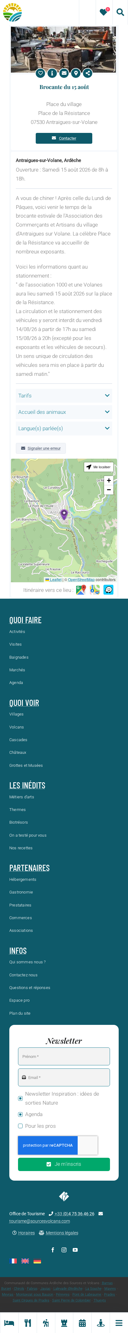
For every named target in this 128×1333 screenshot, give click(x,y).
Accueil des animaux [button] (42, 412)
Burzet (6, 1289)
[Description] (52, 73)
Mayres (110, 1289)
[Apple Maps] (95, 590)
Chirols (19, 1289)
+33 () (74, 1213)
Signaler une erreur (44, 448)
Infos (18, 950)
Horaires (26, 1232)
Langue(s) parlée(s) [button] (40, 428)
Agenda (34, 1114)
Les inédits (27, 785)
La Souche (93, 1289)
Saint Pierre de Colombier (71, 1300)
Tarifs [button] (25, 396)
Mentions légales (62, 1232)
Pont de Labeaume (86, 1295)
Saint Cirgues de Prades (31, 1300)
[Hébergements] (9, 1323)
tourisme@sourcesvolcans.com (39, 1221)
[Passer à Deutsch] (37, 1261)
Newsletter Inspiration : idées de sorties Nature (62, 1098)
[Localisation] (76, 73)
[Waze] (108, 590)
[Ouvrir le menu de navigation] (119, 1323)
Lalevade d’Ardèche (68, 1289)
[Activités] (46, 1323)
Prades (109, 1295)
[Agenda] (82, 1323)
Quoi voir (24, 702)
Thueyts (100, 1300)
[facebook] (52, 1249)
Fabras (32, 1289)
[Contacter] (64, 73)
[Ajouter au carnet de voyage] (40, 73)
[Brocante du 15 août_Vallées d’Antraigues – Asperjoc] (63, 29)
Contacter (67, 138)
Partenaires (29, 867)
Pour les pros (40, 1126)
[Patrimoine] (64, 1323)
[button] (64, 514)
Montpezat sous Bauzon (34, 1295)
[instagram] (64, 1249)
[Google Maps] (81, 590)
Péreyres (63, 1295)
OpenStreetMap (81, 579)
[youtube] (75, 1249)
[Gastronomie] (27, 1323)
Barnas (107, 1283)
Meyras (7, 1295)
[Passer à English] (25, 1261)
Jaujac (45, 1289)
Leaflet (55, 579)
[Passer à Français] (13, 1261)
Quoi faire (25, 619)
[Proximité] (100, 1323)
